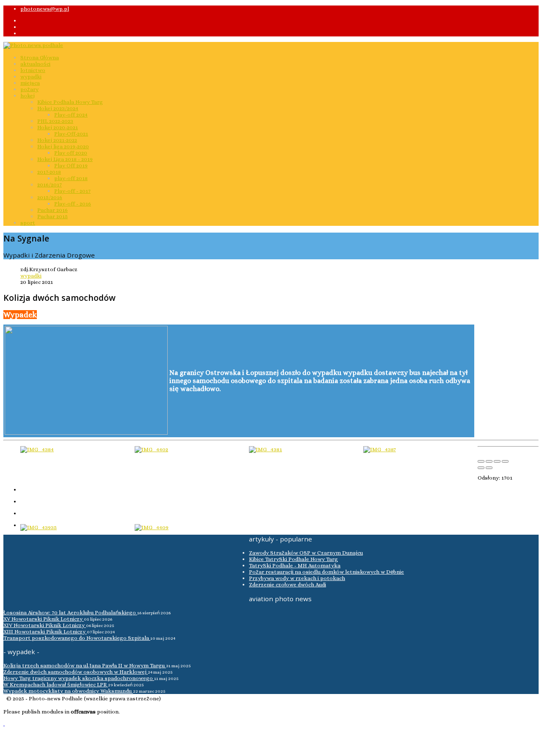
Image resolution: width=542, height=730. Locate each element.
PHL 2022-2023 (55, 121)
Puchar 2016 (52, 210)
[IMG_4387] (379, 449)
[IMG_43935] (38, 527)
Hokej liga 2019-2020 (63, 146)
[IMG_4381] (265, 449)
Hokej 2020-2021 (57, 127)
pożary (29, 89)
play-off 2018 (71, 178)
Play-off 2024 (71, 114)
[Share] (489, 461)
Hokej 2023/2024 (57, 108)
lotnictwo (32, 70)
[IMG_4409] (152, 527)
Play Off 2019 (71, 165)
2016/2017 (49, 184)
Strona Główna (39, 57)
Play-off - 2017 (72, 191)
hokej (27, 95)
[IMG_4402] (151, 449)
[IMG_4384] (37, 449)
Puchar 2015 (52, 216)
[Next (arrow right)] (489, 467)
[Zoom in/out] (505, 461)
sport (27, 222)
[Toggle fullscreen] (497, 461)
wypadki (30, 76)
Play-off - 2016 (72, 203)
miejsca (30, 83)
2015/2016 (49, 197)
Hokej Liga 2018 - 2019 (65, 159)
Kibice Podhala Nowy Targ (70, 102)
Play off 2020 (70, 153)
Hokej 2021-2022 (57, 140)
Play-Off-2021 (71, 133)
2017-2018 (49, 172)
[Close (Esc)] (481, 461)
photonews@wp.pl (44, 9)
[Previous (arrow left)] (481, 467)
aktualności (35, 64)
